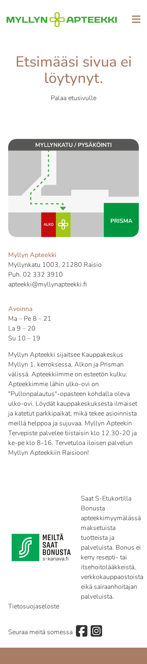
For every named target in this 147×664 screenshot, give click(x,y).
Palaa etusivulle (73, 98)
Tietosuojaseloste (33, 606)
